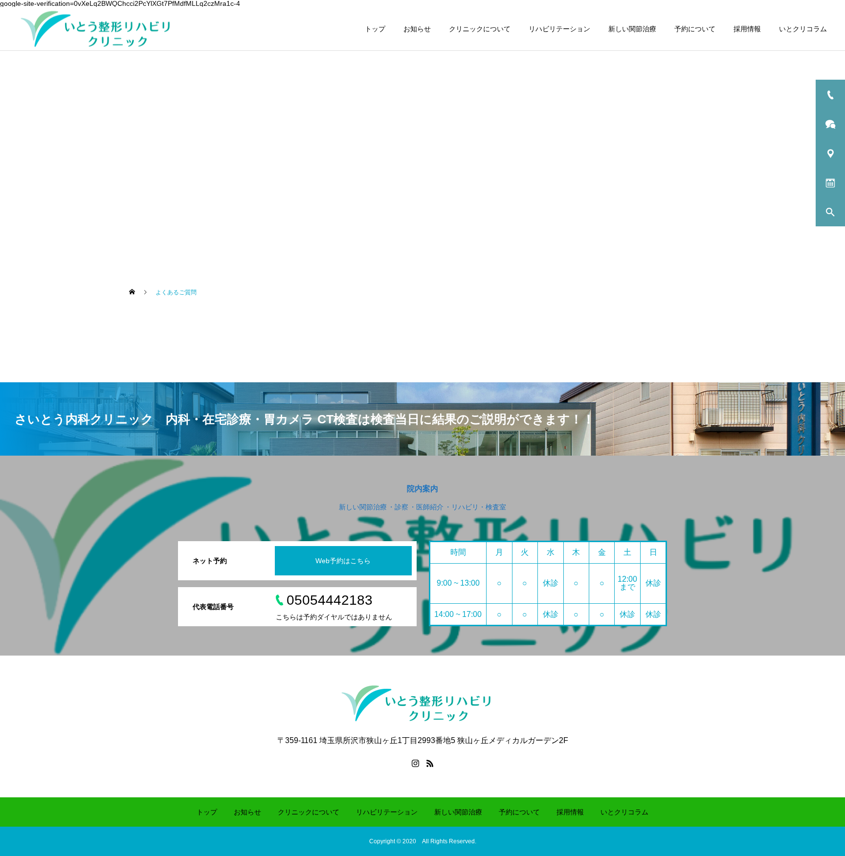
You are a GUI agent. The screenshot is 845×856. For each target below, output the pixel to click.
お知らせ (417, 29)
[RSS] (430, 763)
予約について (694, 29)
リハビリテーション (559, 29)
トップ (375, 29)
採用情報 (747, 29)
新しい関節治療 (632, 29)
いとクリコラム (803, 29)
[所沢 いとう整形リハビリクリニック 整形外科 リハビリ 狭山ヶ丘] (102, 28)
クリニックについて (480, 29)
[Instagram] (415, 763)
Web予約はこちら (343, 561)
